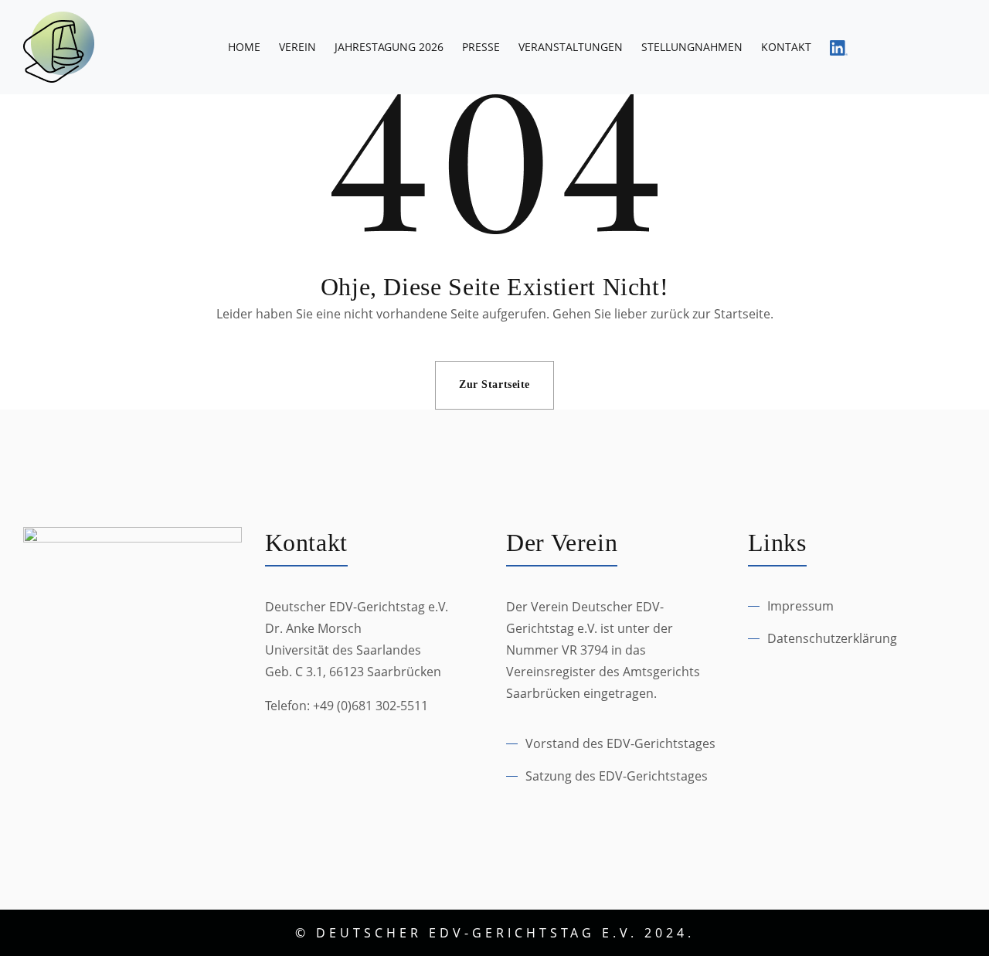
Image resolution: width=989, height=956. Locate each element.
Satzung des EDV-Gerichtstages (616, 775)
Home (244, 46)
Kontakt (786, 46)
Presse (481, 46)
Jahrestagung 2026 (389, 46)
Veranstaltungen (570, 46)
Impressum (800, 605)
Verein (297, 46)
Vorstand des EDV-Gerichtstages (620, 743)
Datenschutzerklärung (832, 638)
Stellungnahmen (692, 46)
